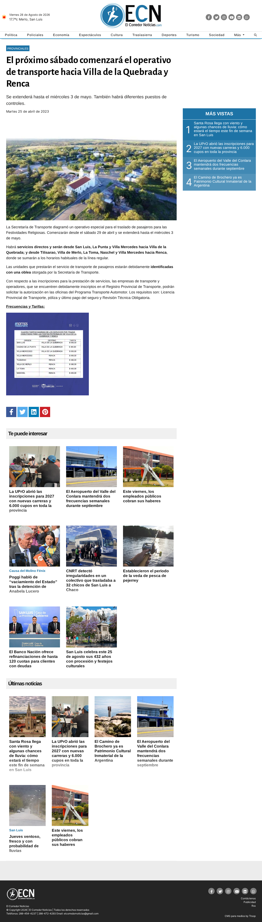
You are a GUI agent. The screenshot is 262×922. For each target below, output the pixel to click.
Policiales (35, 35)
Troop (252, 915)
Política (11, 35)
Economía (61, 35)
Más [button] (238, 35)
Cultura (117, 35)
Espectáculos (90, 35)
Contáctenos (248, 898)
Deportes (169, 35)
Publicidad (250, 902)
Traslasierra (142, 35)
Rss (254, 905)
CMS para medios (235, 915)
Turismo (192, 35)
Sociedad (217, 35)
